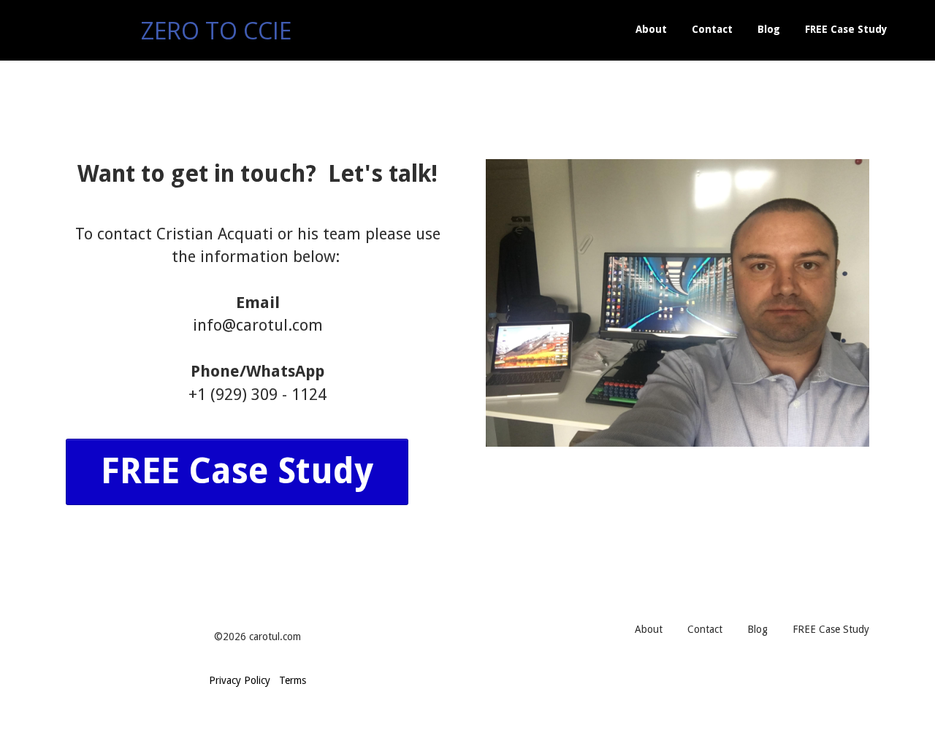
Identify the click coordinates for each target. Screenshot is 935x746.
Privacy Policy (239, 680)
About (651, 29)
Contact (712, 29)
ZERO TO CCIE (216, 30)
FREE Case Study (846, 29)
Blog (768, 29)
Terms (292, 680)
